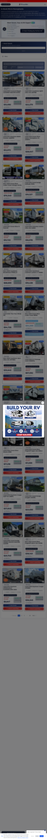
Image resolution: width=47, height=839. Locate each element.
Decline (37, 836)
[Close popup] (42, 403)
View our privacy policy (23, 837)
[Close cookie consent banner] (45, 836)
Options (32, 836)
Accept (41, 836)
